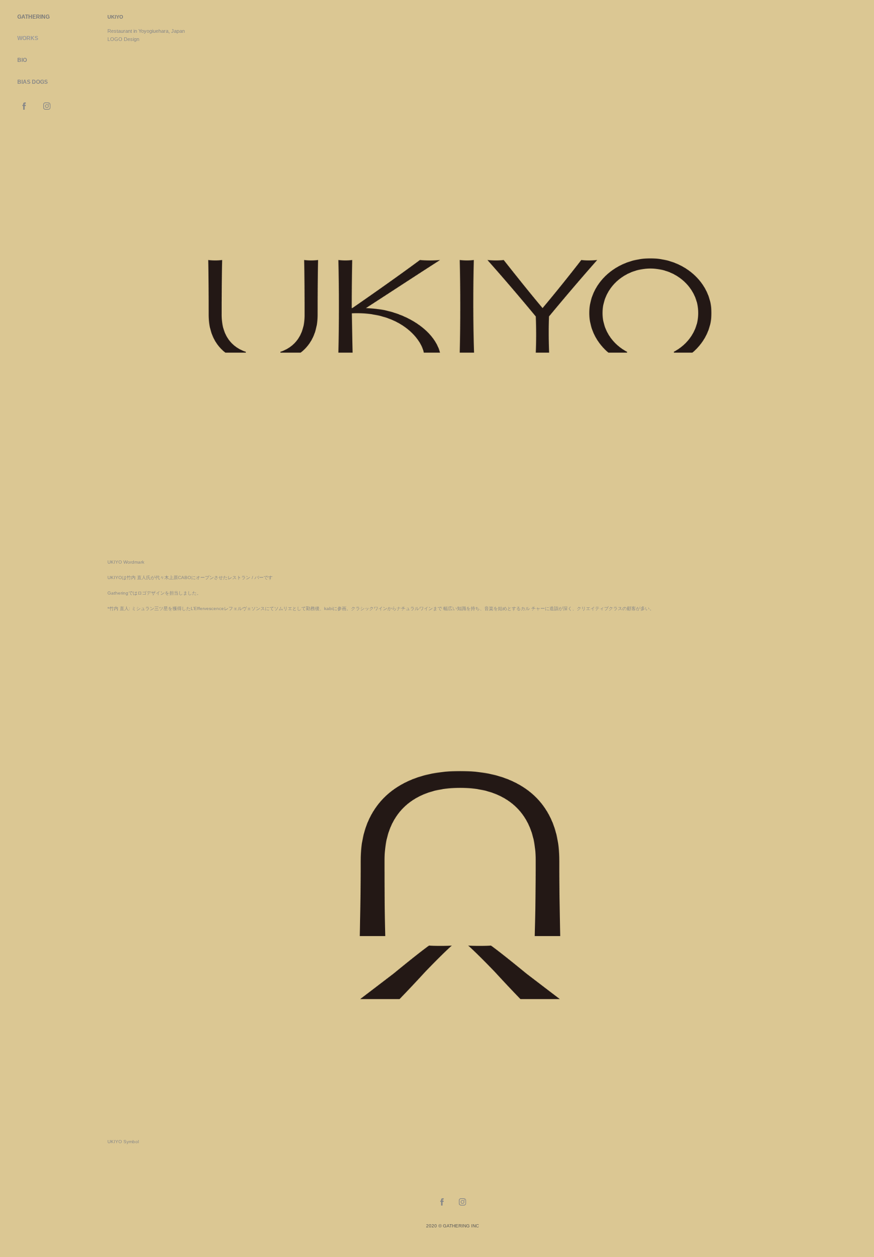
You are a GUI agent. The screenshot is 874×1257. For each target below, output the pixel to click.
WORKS (27, 38)
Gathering (33, 17)
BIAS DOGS (32, 82)
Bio (22, 60)
